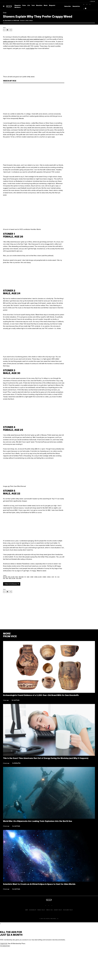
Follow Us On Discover (11, 584)
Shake (28, 576)
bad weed (5, 576)
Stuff (52, 576)
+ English (92, 1)
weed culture (12, 578)
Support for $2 (4, 943)
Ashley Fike (17, 763)
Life (28, 5)
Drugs (4, 12)
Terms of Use (49, 909)
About (26, 909)
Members (18, 7)
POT (25, 576)
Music (46, 5)
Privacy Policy (41, 909)
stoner (31, 576)
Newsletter (76, 6)
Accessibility (32, 909)
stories (49, 576)
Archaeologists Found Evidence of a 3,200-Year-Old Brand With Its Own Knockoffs (41, 695)
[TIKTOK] (50, 905)
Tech (33, 5)
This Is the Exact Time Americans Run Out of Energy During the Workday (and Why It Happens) (45, 758)
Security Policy (58, 909)
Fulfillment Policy (68, 909)
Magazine (18, 5)
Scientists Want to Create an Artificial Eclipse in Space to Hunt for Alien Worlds (39, 884)
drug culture (11, 576)
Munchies (39, 5)
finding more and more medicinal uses (30, 39)
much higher (30, 48)
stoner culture (38, 576)
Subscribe (67, 6)
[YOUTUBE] (54, 905)
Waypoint (52, 5)
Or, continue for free (5, 946)
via (8, 486)
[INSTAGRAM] (47, 905)
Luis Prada (16, 700)
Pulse (24, 5)
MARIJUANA (21, 576)
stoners (44, 576)
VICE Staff (16, 20)
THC (56, 576)
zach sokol (18, 578)
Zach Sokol (8, 20)
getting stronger (8, 41)
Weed (7, 578)
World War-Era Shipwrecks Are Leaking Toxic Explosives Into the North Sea (37, 821)
